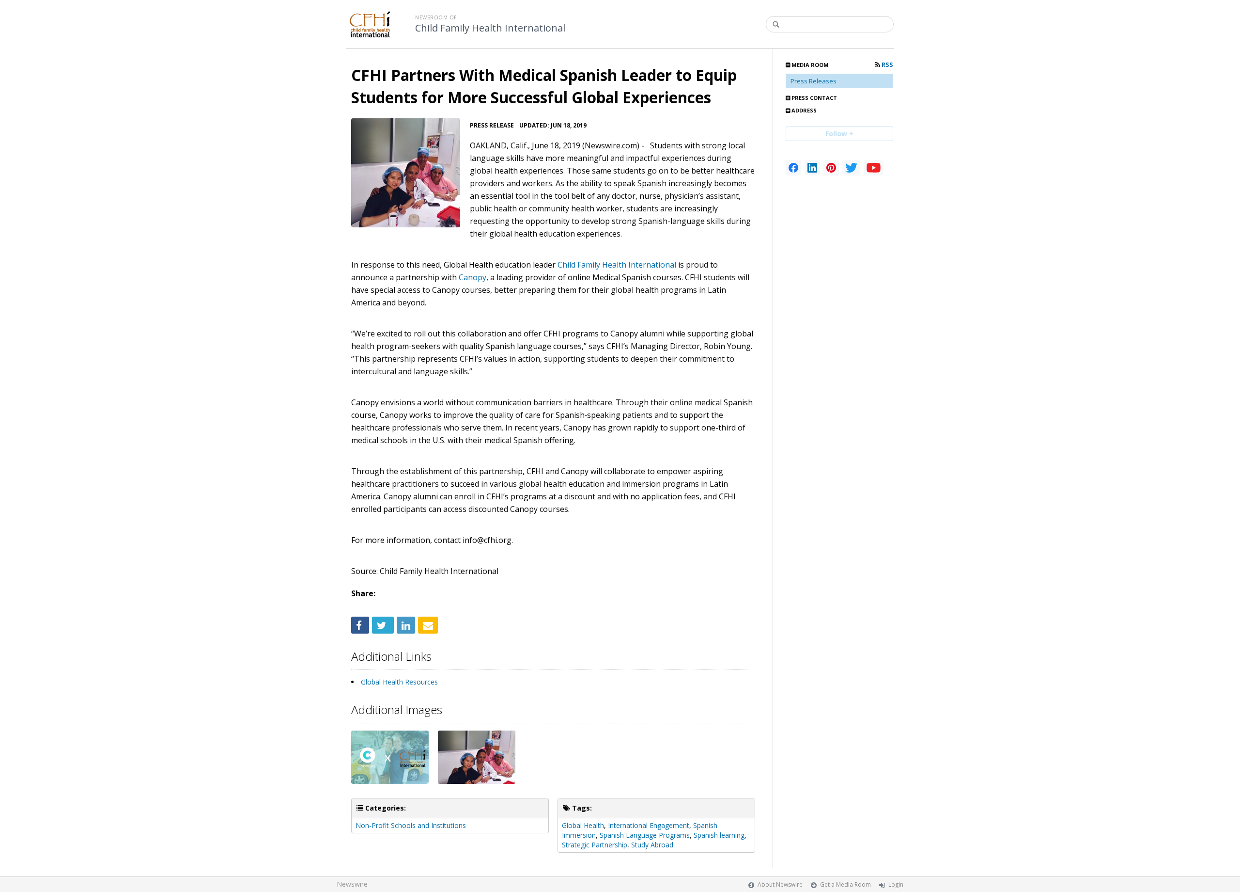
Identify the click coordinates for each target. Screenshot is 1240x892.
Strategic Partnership (594, 844)
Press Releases (813, 81)
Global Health (583, 825)
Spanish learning (719, 835)
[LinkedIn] (812, 167)
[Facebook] (793, 167)
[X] (851, 167)
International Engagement (648, 825)
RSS (886, 65)
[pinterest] (831, 167)
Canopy (472, 277)
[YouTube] (874, 167)
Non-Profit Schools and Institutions (411, 825)
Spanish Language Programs (645, 835)
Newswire (352, 884)
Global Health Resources (399, 681)
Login (895, 884)
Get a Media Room (845, 884)
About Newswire (780, 884)
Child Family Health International (490, 28)
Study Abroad (652, 844)
